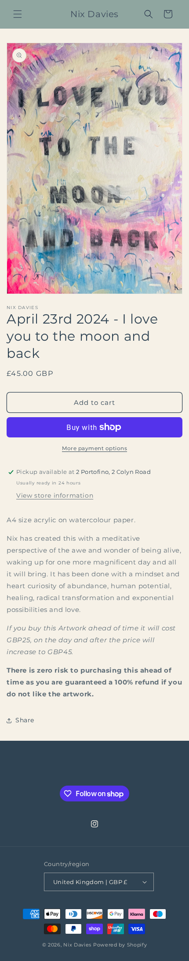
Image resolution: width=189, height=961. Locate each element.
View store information (54, 495)
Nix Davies (78, 945)
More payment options (94, 448)
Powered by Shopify (120, 945)
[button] (17, 14)
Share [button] (24, 720)
